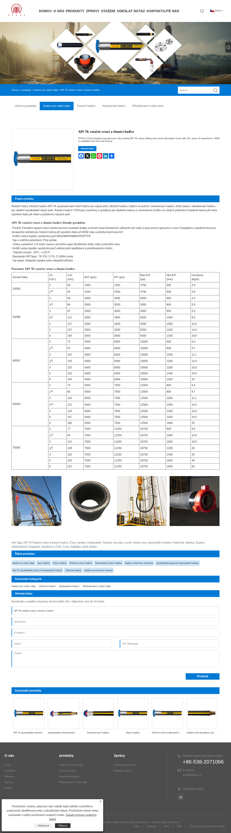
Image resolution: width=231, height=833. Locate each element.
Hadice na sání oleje (23, 563)
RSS (166, 826)
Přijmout (62, 825)
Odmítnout (43, 825)
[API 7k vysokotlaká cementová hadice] (28, 713)
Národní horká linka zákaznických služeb (203, 756)
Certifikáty (10, 770)
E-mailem (188, 770)
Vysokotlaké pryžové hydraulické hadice (177, 563)
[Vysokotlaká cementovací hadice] (63, 713)
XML (179, 826)
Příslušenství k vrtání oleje (97, 586)
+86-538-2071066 (203, 762)
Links (136, 826)
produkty (26, 90)
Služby (8, 788)
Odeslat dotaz (87, 148)
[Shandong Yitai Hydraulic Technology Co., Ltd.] (16, 15)
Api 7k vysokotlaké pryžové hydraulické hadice (37, 570)
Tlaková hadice (73, 570)
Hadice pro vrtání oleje (46, 90)
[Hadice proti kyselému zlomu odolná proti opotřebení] (202, 713)
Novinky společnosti (124, 765)
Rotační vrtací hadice (81, 563)
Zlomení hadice (47, 586)
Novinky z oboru (122, 770)
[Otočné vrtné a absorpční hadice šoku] (167, 713)
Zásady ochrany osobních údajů (207, 826)
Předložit (202, 676)
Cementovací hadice (98, 732)
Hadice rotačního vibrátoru (139, 563)
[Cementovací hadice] (98, 713)
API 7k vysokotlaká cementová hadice (29, 732)
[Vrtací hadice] (133, 713)
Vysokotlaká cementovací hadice (64, 732)
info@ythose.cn (192, 774)
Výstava (9, 782)
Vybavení (9, 776)
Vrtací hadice (60, 563)
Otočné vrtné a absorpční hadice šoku (168, 732)
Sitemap (151, 826)
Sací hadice (43, 563)
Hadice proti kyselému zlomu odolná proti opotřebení (203, 732)
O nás (8, 765)
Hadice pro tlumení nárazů (98, 570)
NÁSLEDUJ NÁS (193, 789)
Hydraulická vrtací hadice (108, 563)
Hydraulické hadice (69, 586)
